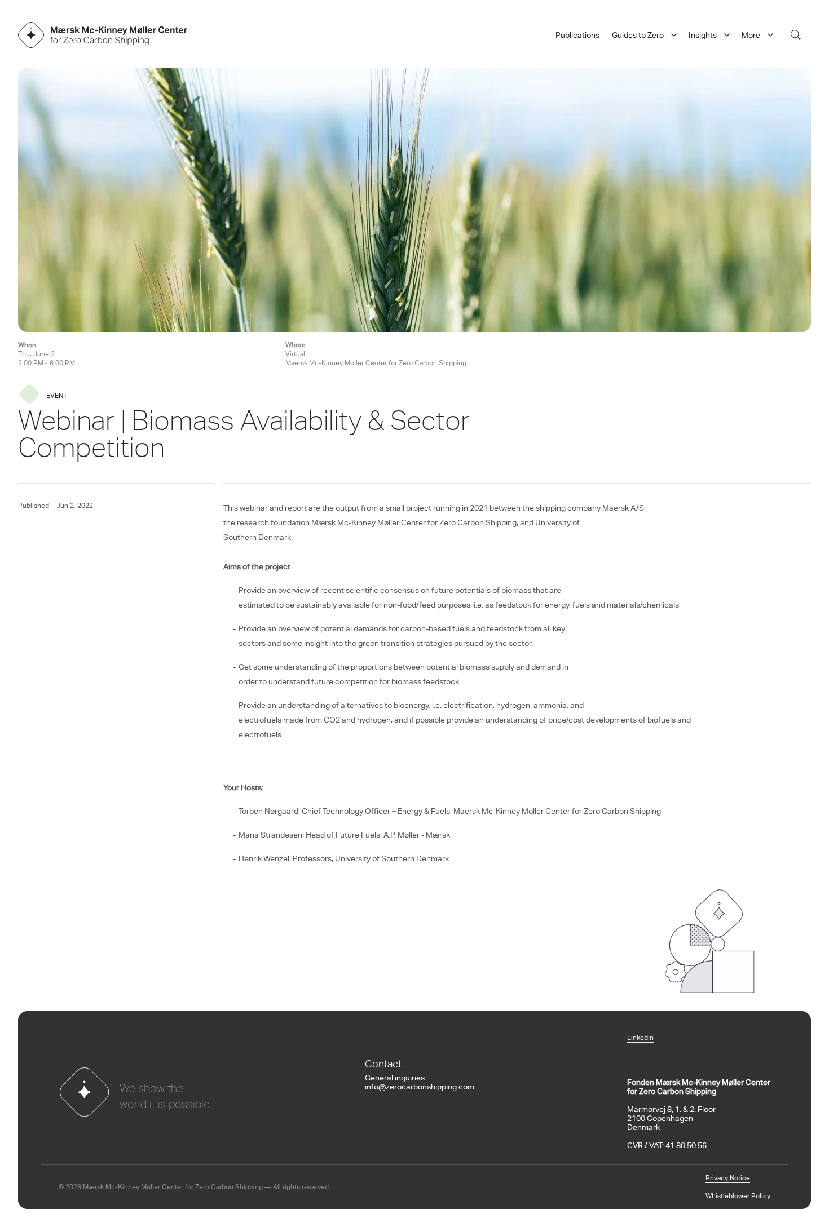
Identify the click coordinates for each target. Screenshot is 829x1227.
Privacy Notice (727, 1178)
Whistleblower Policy (737, 1196)
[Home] (102, 35)
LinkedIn (640, 1038)
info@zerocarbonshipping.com (419, 1088)
